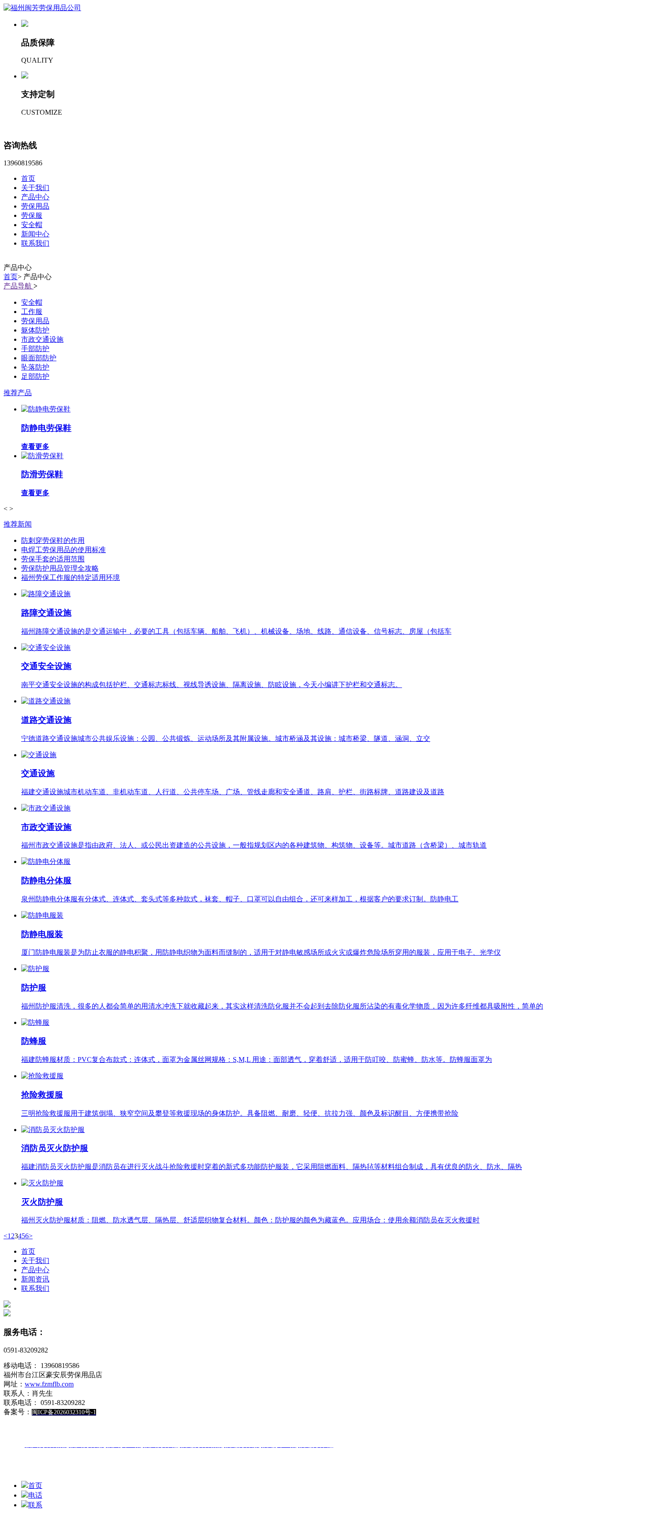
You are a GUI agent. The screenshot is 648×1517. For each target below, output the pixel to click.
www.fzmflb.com (49, 1384)
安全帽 (31, 224)
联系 (35, 1505)
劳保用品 (35, 206)
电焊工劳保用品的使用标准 (63, 549)
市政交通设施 (42, 339)
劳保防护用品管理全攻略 (60, 568)
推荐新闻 (18, 524)
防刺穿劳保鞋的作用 (53, 540)
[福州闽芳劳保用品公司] (42, 7)
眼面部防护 (38, 358)
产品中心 (35, 197)
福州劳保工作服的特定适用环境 (70, 577)
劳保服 (31, 215)
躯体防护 (35, 330)
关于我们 (35, 187)
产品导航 (19, 286)
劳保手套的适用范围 (53, 559)
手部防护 (35, 348)
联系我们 (35, 243)
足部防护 (35, 376)
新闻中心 (35, 234)
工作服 (31, 311)
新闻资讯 (35, 1279)
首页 (28, 178)
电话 (35, 1495)
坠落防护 (35, 367)
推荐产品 (18, 392)
